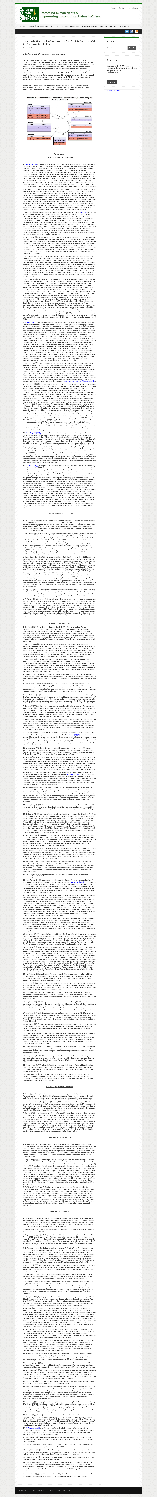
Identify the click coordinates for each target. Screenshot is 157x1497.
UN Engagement (89, 26)
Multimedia (125, 26)
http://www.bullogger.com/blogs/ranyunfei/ (78, 381)
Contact (122, 8)
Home (22, 26)
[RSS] (136, 31)
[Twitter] (127, 31)
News (31, 26)
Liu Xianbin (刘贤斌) (73, 735)
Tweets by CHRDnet (112, 91)
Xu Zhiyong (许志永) (33, 1428)
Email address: (112, 72)
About (113, 8)
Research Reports (45, 26)
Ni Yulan (84, 212)
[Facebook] (131, 31)
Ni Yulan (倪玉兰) (30, 322)
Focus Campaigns (108, 26)
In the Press (133, 8)
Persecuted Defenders (68, 26)
